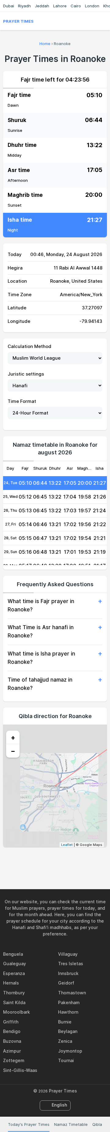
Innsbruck (68, 973)
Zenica (65, 1041)
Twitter (48, 860)
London (92, 5)
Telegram (62, 860)
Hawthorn (68, 1012)
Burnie (65, 1021)
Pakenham (69, 1002)
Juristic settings (26, 374)
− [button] (13, 751)
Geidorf (66, 982)
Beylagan (67, 1031)
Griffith (10, 1021)
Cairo (76, 5)
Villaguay (68, 954)
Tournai (66, 1060)
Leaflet (67, 845)
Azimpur (12, 1051)
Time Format (22, 401)
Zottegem (13, 1060)
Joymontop (70, 1051)
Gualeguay (14, 963)
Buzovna (12, 1041)
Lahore (60, 5)
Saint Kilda (14, 1002)
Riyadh (24, 5)
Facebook (34, 860)
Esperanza (14, 973)
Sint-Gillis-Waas (20, 1070)
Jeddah (42, 5)
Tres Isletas (70, 963)
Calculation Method (29, 346)
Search (104, 21)
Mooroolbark (16, 1012)
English (59, 1104)
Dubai (8, 5)
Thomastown (72, 992)
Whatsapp (76, 860)
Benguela (13, 954)
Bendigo (11, 1031)
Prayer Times (18, 21)
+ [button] (13, 737)
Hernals (11, 982)
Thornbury (14, 992)
